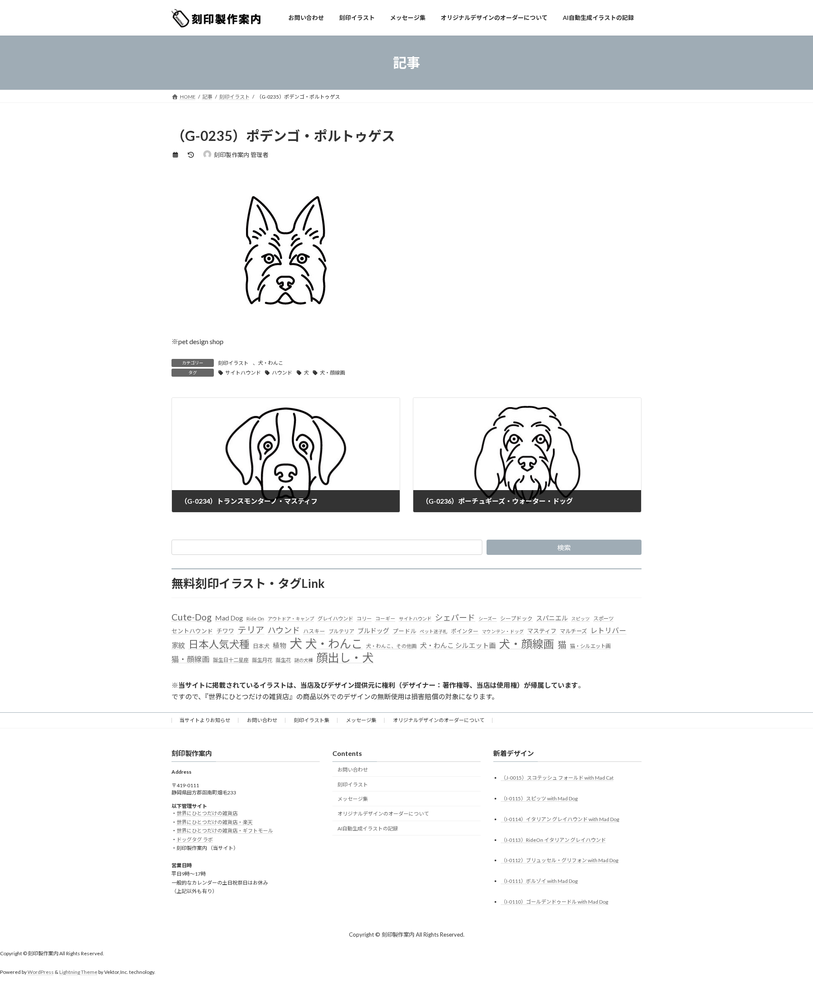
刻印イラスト (233, 363)
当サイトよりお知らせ (205, 720)
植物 (279, 645)
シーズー (487, 618)
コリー (364, 618)
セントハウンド (192, 630)
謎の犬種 (303, 660)
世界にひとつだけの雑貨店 (207, 814)
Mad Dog (229, 618)
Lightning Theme (78, 972)
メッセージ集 (361, 720)
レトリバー (608, 630)
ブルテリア (341, 631)
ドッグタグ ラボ (195, 839)
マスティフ (541, 630)
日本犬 (261, 645)
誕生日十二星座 (231, 660)
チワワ (225, 630)
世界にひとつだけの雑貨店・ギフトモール (225, 831)
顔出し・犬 (344, 657)
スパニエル (552, 618)
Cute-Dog (191, 617)
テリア (251, 630)
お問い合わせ (262, 720)
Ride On (255, 618)
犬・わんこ (270, 363)
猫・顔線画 (190, 659)
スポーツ (603, 618)
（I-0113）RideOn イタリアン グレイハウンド (553, 840)
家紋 (178, 645)
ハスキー (314, 631)
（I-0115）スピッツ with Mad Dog (539, 798)
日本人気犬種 (218, 644)
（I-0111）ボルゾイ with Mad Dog (539, 881)
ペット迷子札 (434, 631)
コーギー (385, 618)
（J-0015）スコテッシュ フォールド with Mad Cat (557, 778)
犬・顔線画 (332, 372)
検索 (564, 547)
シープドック (516, 618)
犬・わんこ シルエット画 (458, 645)
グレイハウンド (335, 618)
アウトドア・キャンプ (291, 618)
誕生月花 (262, 660)
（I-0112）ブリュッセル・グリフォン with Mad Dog (559, 860)
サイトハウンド (243, 372)
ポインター (464, 631)
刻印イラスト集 (311, 720)
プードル (404, 631)
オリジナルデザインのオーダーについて (438, 720)
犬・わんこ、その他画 (391, 646)
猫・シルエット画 (590, 646)
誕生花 (283, 660)
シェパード (455, 617)
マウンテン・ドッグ (503, 631)
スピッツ (580, 618)
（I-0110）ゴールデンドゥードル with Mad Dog (554, 902)
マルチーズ (573, 631)
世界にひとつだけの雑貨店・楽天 (215, 822)
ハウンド (282, 372)
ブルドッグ (373, 630)
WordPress (41, 972)
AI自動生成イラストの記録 (367, 828)
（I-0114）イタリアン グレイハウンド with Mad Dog (560, 819)
